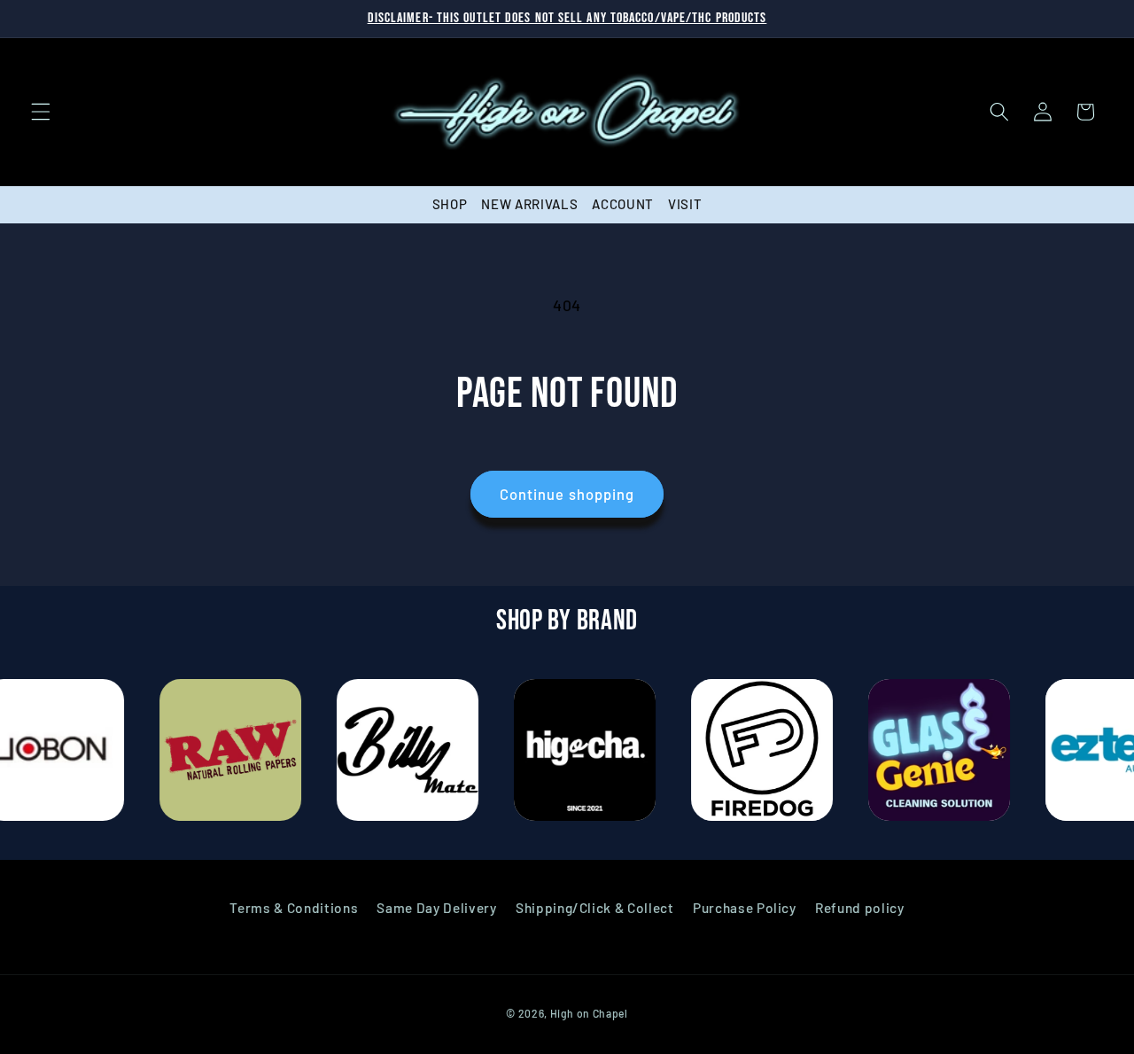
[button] (40, 111)
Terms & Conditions (293, 908)
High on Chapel (589, 1013)
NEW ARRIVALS (529, 204)
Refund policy (860, 908)
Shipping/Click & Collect (595, 908)
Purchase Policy (744, 908)
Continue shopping (567, 494)
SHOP (450, 204)
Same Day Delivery (436, 908)
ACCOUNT (623, 204)
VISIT (685, 204)
